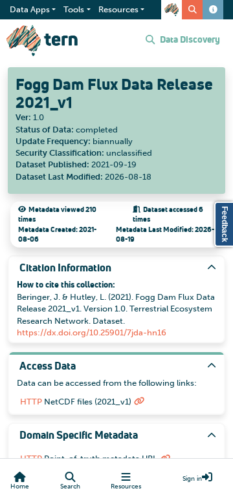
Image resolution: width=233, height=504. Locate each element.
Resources (126, 486)
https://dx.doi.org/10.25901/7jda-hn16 (91, 332)
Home (19, 486)
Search (70, 486)
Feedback (224, 224)
